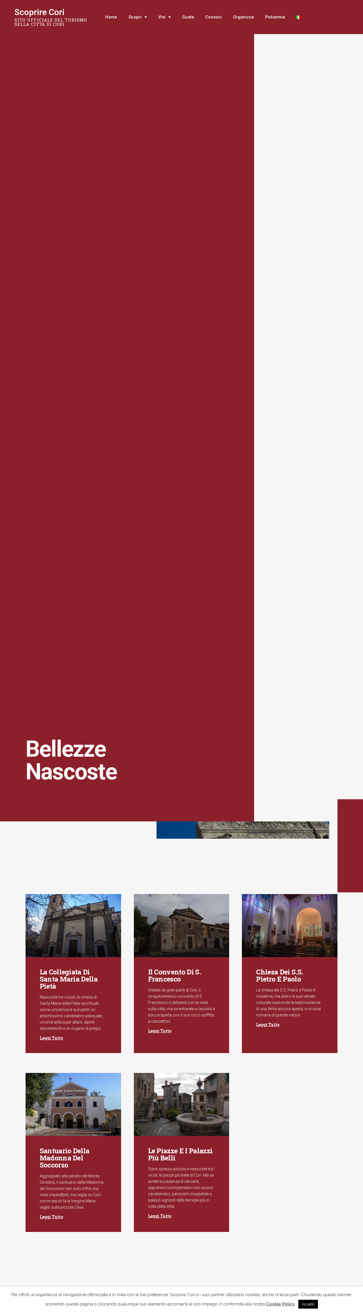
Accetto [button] (308, 1304)
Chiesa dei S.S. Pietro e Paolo (279, 975)
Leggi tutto (51, 1038)
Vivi (161, 17)
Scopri (135, 17)
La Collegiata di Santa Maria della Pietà (69, 979)
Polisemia (275, 17)
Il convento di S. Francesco (174, 975)
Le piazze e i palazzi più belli (180, 1154)
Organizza (243, 17)
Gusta (188, 17)
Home (111, 17)
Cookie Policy (280, 1304)
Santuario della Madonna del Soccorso (65, 1157)
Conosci (213, 17)
